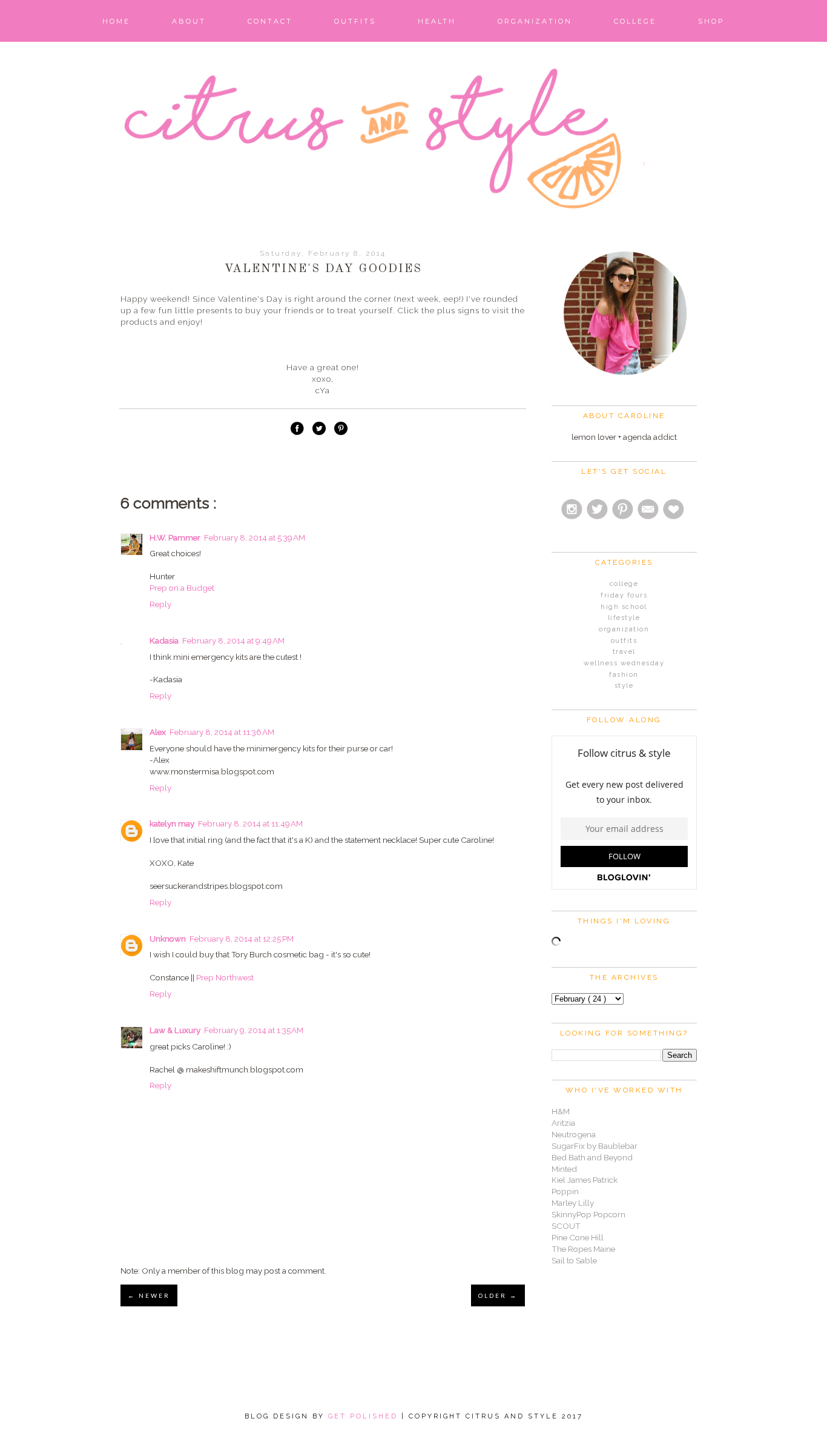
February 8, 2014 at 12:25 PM (241, 938)
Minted (564, 1169)
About (189, 21)
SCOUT (566, 1226)
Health (437, 21)
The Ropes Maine (583, 1249)
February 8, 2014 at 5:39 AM (254, 537)
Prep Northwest (225, 977)
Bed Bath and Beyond (592, 1157)
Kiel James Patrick (585, 1180)
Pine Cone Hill (578, 1237)
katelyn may (172, 823)
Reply (160, 604)
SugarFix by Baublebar (595, 1146)
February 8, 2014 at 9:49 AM (233, 640)
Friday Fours (624, 595)
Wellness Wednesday (624, 663)
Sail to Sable (574, 1260)
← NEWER (149, 1295)
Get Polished (364, 1416)
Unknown (168, 938)
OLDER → (498, 1295)
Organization (535, 21)
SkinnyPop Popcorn (588, 1214)
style (624, 686)
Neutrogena (574, 1134)
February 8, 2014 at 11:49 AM (250, 823)
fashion (624, 675)
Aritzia (563, 1123)
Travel (624, 652)
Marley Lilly (573, 1203)
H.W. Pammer (175, 537)
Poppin (565, 1191)
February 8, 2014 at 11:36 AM (222, 732)
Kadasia (164, 640)
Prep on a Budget (182, 588)
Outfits (355, 21)
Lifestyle (624, 618)
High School (624, 607)
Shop (711, 21)
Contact (270, 21)
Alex (158, 732)
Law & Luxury (175, 1030)
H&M (561, 1111)
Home (116, 21)
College (635, 21)
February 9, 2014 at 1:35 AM (253, 1030)
